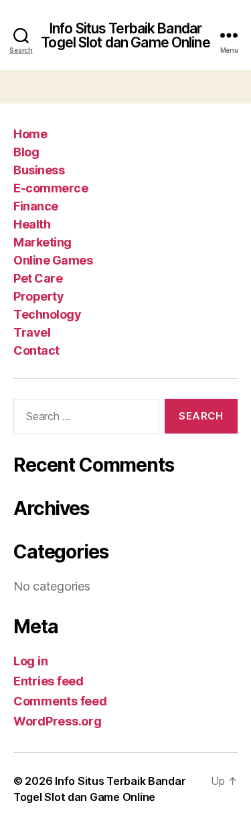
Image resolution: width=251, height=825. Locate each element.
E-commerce (50, 188)
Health (31, 224)
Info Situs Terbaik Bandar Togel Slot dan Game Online (125, 35)
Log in (30, 661)
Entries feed (48, 681)
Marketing (42, 242)
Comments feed (60, 701)
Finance (35, 206)
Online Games (52, 260)
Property (38, 296)
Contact (36, 350)
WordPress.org (57, 721)
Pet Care (37, 278)
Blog (26, 152)
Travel (31, 332)
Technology (47, 314)
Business (38, 170)
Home (30, 134)
